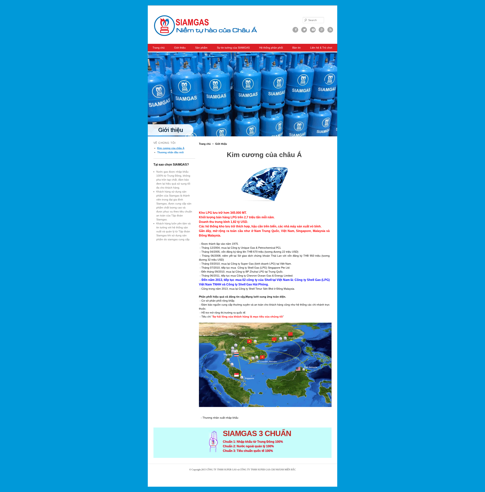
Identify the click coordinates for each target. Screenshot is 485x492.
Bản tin (296, 47)
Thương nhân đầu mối (170, 152)
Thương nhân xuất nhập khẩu (220, 417)
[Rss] (330, 30)
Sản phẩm (201, 47)
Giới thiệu (180, 47)
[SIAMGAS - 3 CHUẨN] (205, 25)
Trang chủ (159, 47)
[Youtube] (313, 30)
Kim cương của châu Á (170, 148)
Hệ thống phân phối (271, 47)
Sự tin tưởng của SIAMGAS (233, 47)
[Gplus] (321, 30)
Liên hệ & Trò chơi (321, 47)
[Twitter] (304, 30)
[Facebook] (295, 30)
